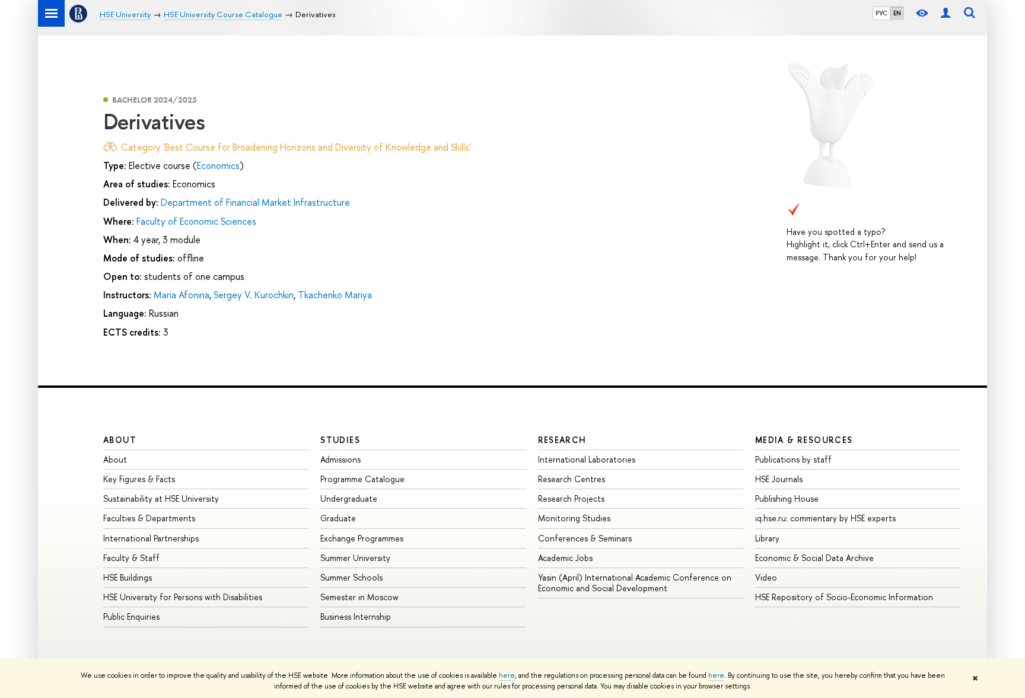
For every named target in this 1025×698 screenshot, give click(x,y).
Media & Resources (804, 439)
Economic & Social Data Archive (814, 557)
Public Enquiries (131, 616)
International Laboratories (586, 459)
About (119, 439)
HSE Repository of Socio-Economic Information (844, 597)
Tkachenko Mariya (335, 294)
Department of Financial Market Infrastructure (255, 202)
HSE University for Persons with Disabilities (182, 597)
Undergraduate (348, 498)
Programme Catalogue (362, 479)
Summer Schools (351, 577)
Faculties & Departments (149, 518)
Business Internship (355, 616)
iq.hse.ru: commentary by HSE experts (825, 518)
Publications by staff (793, 459)
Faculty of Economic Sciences (196, 221)
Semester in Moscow (359, 597)
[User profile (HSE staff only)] (945, 13)
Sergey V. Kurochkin (254, 294)
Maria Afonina (181, 294)
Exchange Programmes (361, 538)
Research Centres (571, 479)
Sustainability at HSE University (161, 498)
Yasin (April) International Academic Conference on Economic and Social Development (634, 583)
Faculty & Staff (131, 557)
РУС (881, 13)
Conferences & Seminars (585, 538)
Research (562, 439)
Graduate (338, 518)
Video (766, 577)
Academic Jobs (565, 557)
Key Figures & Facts (139, 479)
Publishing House (787, 498)
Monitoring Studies (574, 518)
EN (897, 13)
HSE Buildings (127, 577)
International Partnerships (151, 538)
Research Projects (571, 498)
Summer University (355, 557)
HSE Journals (779, 479)
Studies (340, 439)
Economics (218, 165)
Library (767, 538)
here (507, 675)
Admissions (340, 459)
